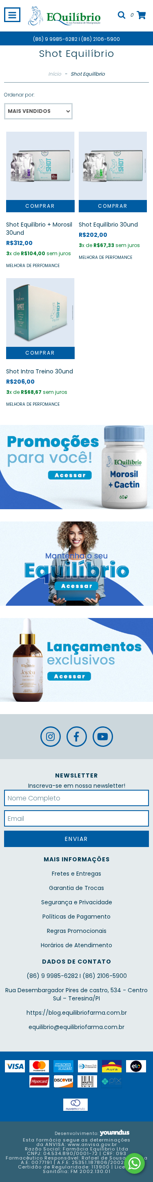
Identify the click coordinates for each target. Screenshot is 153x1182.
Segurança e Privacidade (76, 902)
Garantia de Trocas (76, 888)
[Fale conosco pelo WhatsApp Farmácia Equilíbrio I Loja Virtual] (134, 1163)
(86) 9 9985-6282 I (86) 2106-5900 (76, 39)
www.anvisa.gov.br (92, 1144)
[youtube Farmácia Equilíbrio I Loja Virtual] (103, 736)
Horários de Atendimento (76, 945)
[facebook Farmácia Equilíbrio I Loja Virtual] (77, 736)
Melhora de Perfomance (33, 266)
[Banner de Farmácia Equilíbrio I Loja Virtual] (76, 467)
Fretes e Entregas (76, 874)
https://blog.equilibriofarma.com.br (77, 1013)
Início (54, 73)
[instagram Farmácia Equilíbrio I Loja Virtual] (50, 736)
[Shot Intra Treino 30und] (40, 312)
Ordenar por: (19, 94)
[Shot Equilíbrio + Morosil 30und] (40, 166)
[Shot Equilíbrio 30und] (113, 166)
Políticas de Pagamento (76, 916)
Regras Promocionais (76, 931)
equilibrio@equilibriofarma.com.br (76, 1027)
